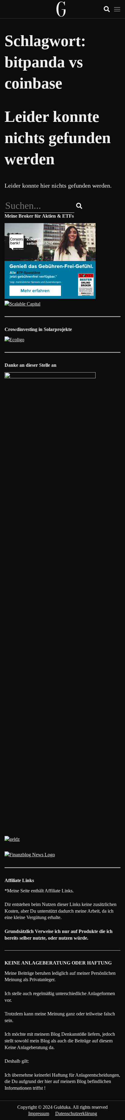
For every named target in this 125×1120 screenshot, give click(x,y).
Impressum (38, 1113)
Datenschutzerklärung (76, 1113)
